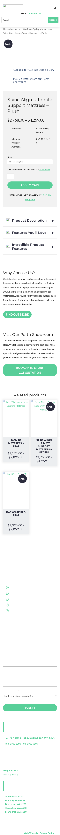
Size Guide (44, 169)
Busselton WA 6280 (15, 804)
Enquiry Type (11, 690)
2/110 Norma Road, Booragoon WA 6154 (30, 738)
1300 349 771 (34, 13)
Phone (6, 677)
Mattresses (16, 29)
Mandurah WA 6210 (16, 811)
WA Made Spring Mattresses (37, 29)
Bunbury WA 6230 (15, 800)
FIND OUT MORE (17, 314)
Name (7, 649)
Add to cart (30, 185)
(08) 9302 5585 (30, 743)
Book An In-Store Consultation (30, 370)
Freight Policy (10, 770)
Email (7, 663)
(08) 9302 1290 (13, 743)
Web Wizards (31, 833)
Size (10, 156)
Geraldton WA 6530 (16, 807)
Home (6, 29)
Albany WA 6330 (14, 796)
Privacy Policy (10, 774)
